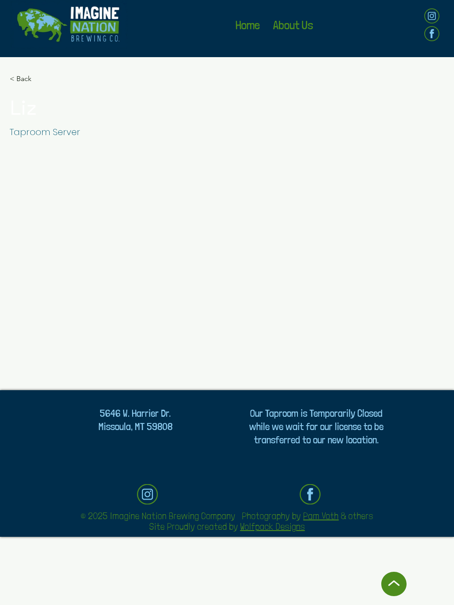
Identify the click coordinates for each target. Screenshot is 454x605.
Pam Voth (321, 516)
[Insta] (431, 15)
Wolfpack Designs (272, 526)
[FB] (431, 33)
